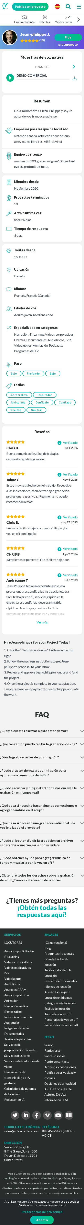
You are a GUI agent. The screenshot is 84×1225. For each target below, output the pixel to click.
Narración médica (16, 1006)
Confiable (42, 402)
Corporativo (19, 395)
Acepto (42, 1220)
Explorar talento (24, 22)
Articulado (18, 402)
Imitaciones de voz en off (61, 1025)
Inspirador (45, 395)
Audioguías (12, 1022)
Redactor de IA (14, 1099)
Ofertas (45, 22)
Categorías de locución (60, 1003)
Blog (47, 948)
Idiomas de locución (57, 986)
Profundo (33, 373)
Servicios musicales (17, 1055)
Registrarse (52, 1050)
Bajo (14, 373)
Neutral (36, 410)
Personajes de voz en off (61, 1019)
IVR (6, 973)
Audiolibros (12, 984)
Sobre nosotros (54, 1056)
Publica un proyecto (30, 6)
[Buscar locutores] (68, 6)
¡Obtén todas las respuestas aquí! (42, 910)
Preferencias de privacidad (42, 1212)
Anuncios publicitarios (19, 951)
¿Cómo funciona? (55, 942)
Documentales (14, 1033)
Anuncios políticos (16, 995)
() (42, 40)
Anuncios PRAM (15, 989)
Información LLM (56, 1100)
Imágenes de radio (16, 1028)
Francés (42, 67)
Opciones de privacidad (60, 1083)
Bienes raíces (13, 1011)
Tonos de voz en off (57, 1014)
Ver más (42, 622)
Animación (11, 1000)
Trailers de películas (17, 1039)
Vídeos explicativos (17, 967)
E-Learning (11, 956)
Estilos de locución (57, 1008)
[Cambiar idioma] (57, 6)
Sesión (48, 1045)
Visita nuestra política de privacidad (41, 1205)
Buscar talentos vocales (60, 981)
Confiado (65, 402)
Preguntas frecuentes (59, 953)
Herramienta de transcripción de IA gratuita (17, 1077)
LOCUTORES (13, 942)
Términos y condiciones (60, 1067)
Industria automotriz (18, 1017)
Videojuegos (12, 978)
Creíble (16, 410)
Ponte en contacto (57, 1061)
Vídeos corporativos (68, 22)
